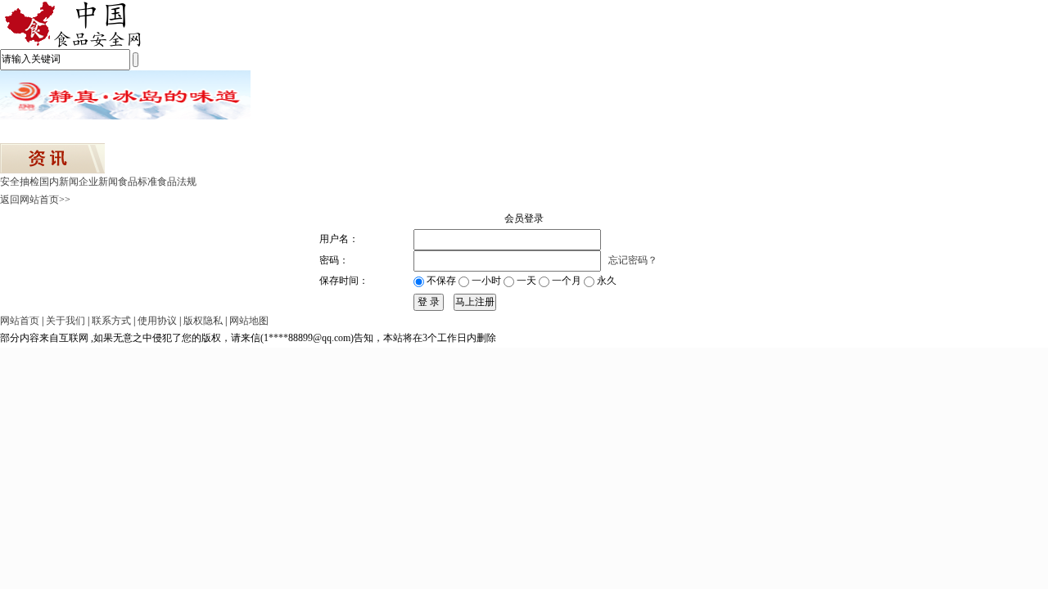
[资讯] (52, 157)
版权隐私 (203, 320)
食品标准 (137, 181)
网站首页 (19, 320)
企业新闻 (98, 181)
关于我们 (65, 320)
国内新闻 (59, 181)
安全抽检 (19, 181)
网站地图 (249, 320)
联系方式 (111, 320)
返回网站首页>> (35, 199)
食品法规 (176, 181)
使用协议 (157, 320)
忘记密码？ (632, 260)
